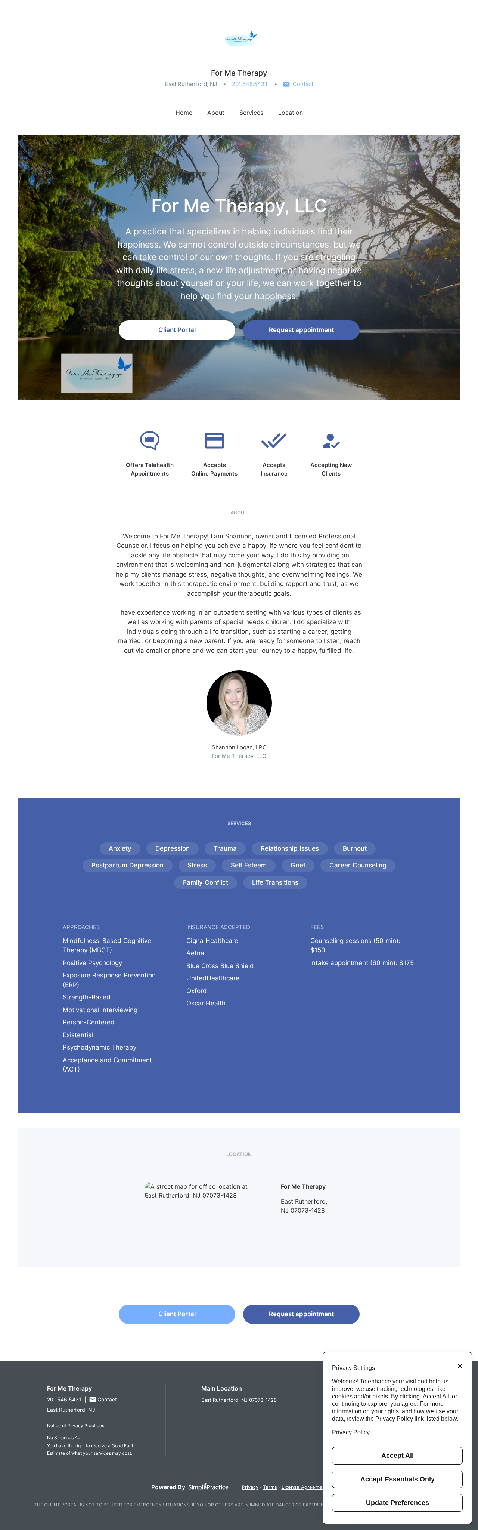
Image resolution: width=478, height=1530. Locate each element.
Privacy (250, 1487)
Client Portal (177, 330)
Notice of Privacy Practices (75, 1425)
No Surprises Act (64, 1437)
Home (184, 112)
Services (251, 112)
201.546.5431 (249, 83)
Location (290, 112)
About (215, 112)
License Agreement (304, 1487)
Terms (270, 1487)
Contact (303, 83)
